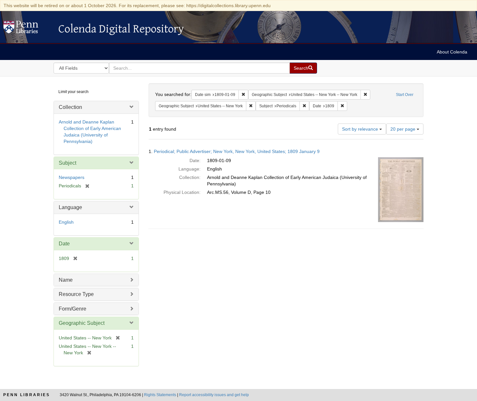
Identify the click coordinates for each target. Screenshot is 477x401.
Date (64, 243)
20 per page (403, 129)
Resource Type (76, 294)
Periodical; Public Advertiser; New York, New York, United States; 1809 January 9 (237, 151)
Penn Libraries (26, 395)
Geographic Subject (81, 323)
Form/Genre (72, 309)
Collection (70, 107)
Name (66, 280)
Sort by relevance (360, 129)
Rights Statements (160, 395)
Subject (67, 163)
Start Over (404, 94)
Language (70, 207)
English (66, 222)
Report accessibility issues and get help (214, 395)
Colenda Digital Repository (27, 29)
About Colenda (452, 51)
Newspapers (71, 177)
